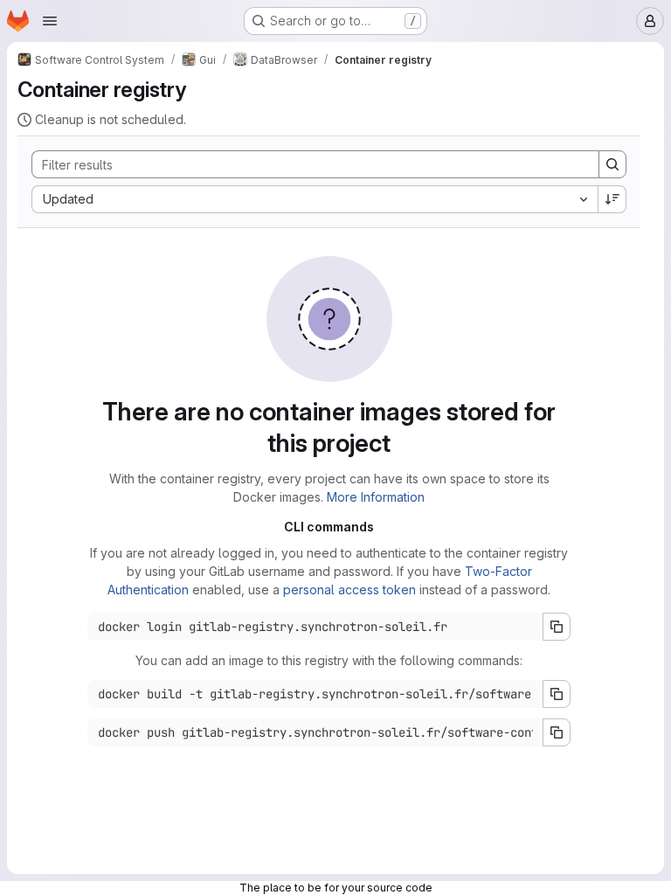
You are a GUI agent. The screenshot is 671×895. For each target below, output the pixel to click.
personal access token (349, 589)
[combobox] (314, 199)
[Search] (612, 164)
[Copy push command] (557, 732)
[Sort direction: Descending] (612, 199)
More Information (376, 496)
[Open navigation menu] (50, 21)
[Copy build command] (557, 694)
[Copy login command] (557, 627)
